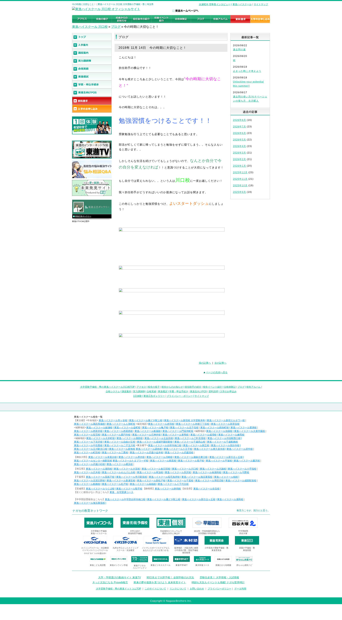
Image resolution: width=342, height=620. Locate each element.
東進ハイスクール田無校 (122, 449)
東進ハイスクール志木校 (87, 472)
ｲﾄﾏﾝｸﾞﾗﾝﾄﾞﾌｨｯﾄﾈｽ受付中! (95, 553)
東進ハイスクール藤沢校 (247, 460)
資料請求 (213, 391)
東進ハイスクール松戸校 (115, 484)
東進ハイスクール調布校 (149, 449)
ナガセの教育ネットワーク (90, 510)
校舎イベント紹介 (212, 386)
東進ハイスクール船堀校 (148, 431)
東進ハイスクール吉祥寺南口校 (164, 445)
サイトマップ (261, 4)
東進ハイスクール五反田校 (158, 438)
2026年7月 (239, 126)
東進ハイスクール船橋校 (87, 484)
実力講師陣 (139, 391)
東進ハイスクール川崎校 (159, 457)
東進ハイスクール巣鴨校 (175, 434)
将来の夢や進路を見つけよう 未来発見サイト (160, 582)
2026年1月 (239, 165)
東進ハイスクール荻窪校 (87, 434)
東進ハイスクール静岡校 (168, 488)
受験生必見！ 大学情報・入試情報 (219, 577)
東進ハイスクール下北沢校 (88, 441)
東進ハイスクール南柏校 (143, 484)
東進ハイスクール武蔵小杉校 (89, 464)
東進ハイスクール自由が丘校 (119, 441)
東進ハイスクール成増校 (203, 434)
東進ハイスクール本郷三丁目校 (192, 424)
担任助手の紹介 (193, 386)
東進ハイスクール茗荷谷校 (225, 424)
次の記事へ (220, 362)
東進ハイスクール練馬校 (231, 434)
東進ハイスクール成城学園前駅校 (155, 441)
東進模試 (162, 391)
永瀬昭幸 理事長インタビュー (214, 4)
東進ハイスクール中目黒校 (88, 445)
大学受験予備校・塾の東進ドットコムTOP (118, 588)
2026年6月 (239, 133)
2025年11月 (240, 179)
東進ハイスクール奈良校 (206, 488)
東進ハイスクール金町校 (127, 427)
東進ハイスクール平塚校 (219, 460)
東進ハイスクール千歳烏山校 (189, 441)
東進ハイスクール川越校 (213, 468)
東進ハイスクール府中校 (240, 449)
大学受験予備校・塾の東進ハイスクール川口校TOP (107, 386)
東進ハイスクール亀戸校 (155, 427)
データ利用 (240, 588)
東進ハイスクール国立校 (196, 445)
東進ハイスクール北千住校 (184, 427)
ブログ (116, 26)
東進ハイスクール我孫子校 (100, 477)
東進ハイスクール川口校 (185, 468)
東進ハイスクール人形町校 (121, 424)
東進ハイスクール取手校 (129, 488)
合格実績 (151, 391)
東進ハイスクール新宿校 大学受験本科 (184, 420)
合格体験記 (230, 386)
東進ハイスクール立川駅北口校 (90, 449)
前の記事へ (205, 362)
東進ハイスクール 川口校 (90, 26)
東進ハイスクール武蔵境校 (179, 452)
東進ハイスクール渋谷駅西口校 (224, 438)
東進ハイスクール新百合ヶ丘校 (226, 457)
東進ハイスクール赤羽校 (161, 424)
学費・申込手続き (178, 391)
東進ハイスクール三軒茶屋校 (190, 438)
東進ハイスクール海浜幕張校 (196, 477)
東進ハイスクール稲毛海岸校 (164, 477)
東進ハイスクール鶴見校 (163, 460)
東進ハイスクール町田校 (87, 452)
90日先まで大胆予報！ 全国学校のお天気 (170, 577)
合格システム (113, 391)
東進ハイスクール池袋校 (219, 431)
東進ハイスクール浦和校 (99, 468)
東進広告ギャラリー (83, 216)
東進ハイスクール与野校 (236, 472)
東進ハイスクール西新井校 (88, 431)
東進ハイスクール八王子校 (178, 449)
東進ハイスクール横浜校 (120, 464)
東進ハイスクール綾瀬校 (99, 427)
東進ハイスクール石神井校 (146, 434)
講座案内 (126, 391)
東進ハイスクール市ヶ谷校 (113, 420)
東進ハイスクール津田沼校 (209, 480)
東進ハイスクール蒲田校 (130, 438)
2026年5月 (239, 139)
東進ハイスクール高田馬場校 (89, 424)
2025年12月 (240, 172)
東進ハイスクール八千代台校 (173, 484)
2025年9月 (239, 192)
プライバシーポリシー (219, 588)
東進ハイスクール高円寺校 (116, 434)
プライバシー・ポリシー (180, 396)
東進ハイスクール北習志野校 (89, 480)
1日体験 (137, 396)
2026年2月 (239, 159)
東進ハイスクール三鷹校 (115, 452)
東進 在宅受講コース (121, 492)
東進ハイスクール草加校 (150, 472)
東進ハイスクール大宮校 (127, 468)
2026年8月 (239, 120)
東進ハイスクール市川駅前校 (131, 477)
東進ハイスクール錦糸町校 (214, 427)
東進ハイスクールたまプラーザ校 (130, 460)
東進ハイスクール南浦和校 (207, 472)
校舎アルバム (253, 386)
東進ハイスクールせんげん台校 (118, 472)
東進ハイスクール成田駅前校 (240, 480)
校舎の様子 (154, 386)
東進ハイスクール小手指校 (242, 468)
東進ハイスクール (242, 4)
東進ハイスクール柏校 (226, 477)
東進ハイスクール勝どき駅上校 (145, 420)
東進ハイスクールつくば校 (100, 488)
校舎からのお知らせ (172, 386)
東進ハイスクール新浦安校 (121, 480)
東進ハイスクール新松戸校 (151, 480)
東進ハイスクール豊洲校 (244, 427)
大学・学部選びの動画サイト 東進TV (119, 577)
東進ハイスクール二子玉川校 (119, 445)
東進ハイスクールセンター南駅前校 (93, 460)
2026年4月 (239, 146)
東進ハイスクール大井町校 (100, 438)
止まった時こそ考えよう (247, 71)
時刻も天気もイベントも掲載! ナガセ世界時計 (218, 582)
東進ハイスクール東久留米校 (209, 449)
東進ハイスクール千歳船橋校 (222, 441)
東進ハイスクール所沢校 (178, 472)
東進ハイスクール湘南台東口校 (191, 457)
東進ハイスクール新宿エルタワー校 (226, 420)
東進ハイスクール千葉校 (180, 480)
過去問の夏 (239, 49)
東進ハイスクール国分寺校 (225, 445)
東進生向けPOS (198, 391)
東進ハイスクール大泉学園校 (249, 431)
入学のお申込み (228, 391)
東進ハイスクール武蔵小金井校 (146, 452)
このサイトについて (155, 588)
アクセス (141, 386)
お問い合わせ (197, 588)
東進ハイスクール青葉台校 (102, 457)
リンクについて (178, 588)
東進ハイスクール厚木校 (132, 457)
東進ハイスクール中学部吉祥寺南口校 (125, 499)
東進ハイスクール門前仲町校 (177, 431)
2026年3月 (239, 152)
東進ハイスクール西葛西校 (118, 431)
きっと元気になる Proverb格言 (110, 582)
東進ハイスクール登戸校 (191, 460)
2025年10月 (240, 185)
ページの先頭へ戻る (216, 372)
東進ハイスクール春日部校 (156, 468)
